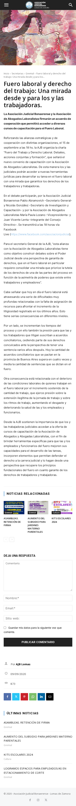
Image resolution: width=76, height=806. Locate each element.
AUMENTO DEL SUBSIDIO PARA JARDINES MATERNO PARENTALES (37, 525)
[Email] (49, 696)
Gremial (30, 73)
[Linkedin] (41, 696)
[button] (6, 5)
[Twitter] (16, 696)
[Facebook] (7, 696)
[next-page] (12, 539)
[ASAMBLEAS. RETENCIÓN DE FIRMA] (14, 507)
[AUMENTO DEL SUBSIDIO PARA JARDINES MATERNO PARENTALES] (38, 507)
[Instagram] (38, 800)
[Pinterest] (24, 696)
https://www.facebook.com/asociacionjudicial (40, 234)
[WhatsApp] (33, 696)
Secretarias (17, 73)
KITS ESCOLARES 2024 (18, 754)
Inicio (6, 73)
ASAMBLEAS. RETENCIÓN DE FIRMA (12, 522)
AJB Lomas (23, 664)
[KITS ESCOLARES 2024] (62, 507)
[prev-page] (6, 539)
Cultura (56, 512)
